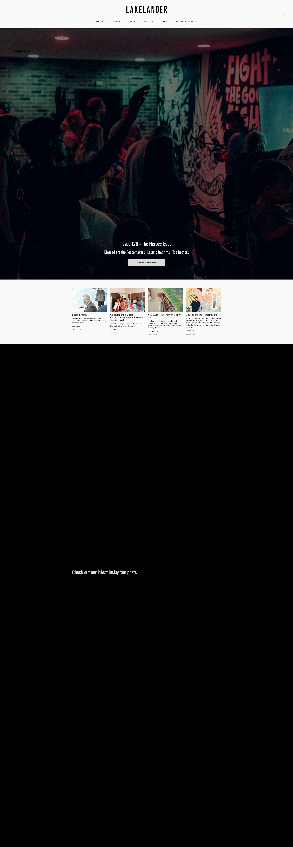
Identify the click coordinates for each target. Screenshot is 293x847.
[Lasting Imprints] (89, 300)
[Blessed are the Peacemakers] (203, 300)
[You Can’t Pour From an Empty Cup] (165, 300)
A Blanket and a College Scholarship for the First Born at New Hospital (126, 318)
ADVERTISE (148, 21)
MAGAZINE (100, 21)
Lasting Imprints (80, 315)
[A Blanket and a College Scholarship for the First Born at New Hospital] (127, 300)
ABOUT (132, 21)
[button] (217, 286)
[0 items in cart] (282, 14)
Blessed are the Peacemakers (201, 315)
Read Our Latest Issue (146, 262)
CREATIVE (116, 21)
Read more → (77, 326)
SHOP (165, 21)
